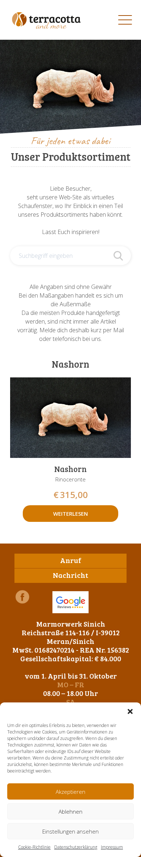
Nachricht (70, 575)
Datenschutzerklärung (75, 847)
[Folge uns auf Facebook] (22, 597)
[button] (130, 711)
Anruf (70, 560)
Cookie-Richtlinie (34, 847)
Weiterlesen (70, 513)
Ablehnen (70, 811)
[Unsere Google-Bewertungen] (70, 602)
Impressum (112, 847)
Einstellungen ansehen (70, 831)
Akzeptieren (70, 791)
